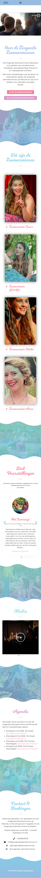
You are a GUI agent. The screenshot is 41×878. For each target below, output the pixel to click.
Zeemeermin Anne (21, 408)
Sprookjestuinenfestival (16, 733)
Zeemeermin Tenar (21, 226)
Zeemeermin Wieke (21, 349)
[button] (20, 2)
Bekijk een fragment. (20, 551)
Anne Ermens (28, 871)
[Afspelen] (20, 637)
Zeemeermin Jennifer (17, 288)
